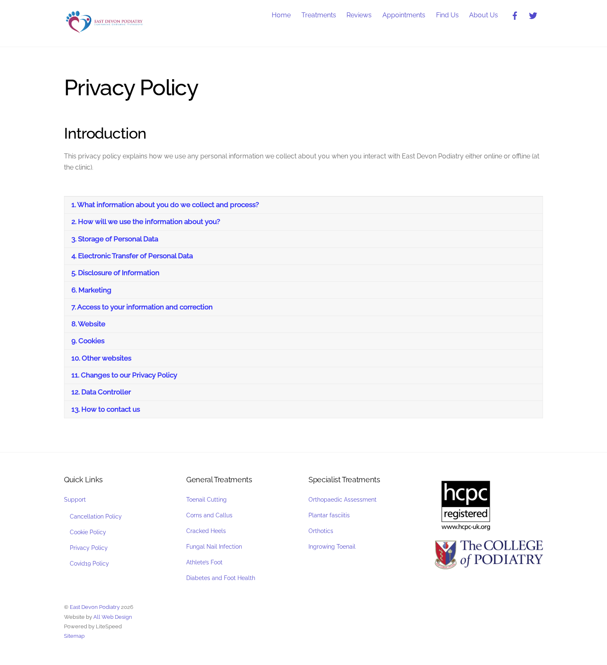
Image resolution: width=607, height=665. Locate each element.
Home (281, 15)
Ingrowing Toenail (332, 546)
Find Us (447, 15)
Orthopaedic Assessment (342, 499)
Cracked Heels (206, 530)
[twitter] (533, 15)
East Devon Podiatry (95, 607)
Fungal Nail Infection (214, 546)
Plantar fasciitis (329, 515)
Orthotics (320, 530)
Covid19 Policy (89, 563)
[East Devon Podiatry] (105, 31)
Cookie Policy (88, 531)
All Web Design (112, 617)
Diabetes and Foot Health (220, 577)
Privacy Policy (89, 547)
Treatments (318, 15)
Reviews (359, 15)
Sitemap (74, 636)
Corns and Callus (209, 515)
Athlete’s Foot (204, 562)
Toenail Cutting (206, 499)
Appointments (403, 15)
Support (75, 499)
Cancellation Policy (96, 516)
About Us (483, 15)
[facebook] (515, 15)
